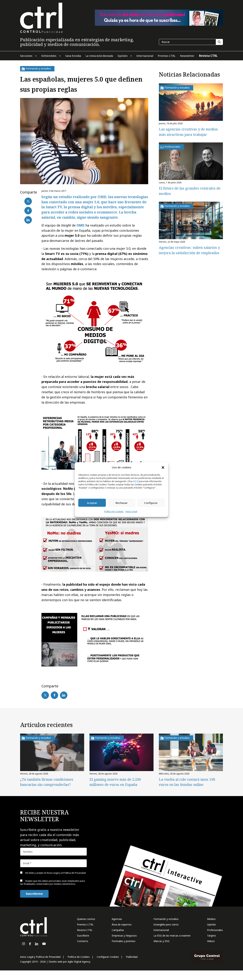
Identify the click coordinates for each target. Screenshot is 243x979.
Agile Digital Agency (79, 961)
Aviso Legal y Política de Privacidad (40, 956)
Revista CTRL (85, 930)
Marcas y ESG (161, 941)
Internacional (161, 930)
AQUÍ (135, 481)
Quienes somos (86, 919)
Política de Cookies (114, 511)
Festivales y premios (123, 941)
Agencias (117, 919)
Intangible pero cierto (166, 924)
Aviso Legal (131, 511)
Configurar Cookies (108, 956)
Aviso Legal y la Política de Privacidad (66, 872)
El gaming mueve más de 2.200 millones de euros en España (115, 782)
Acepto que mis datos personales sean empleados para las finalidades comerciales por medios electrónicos (52, 882)
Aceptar (92, 503)
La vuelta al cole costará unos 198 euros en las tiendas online (187, 782)
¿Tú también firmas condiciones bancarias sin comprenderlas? (46, 782)
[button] (163, 467)
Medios (211, 919)
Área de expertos (122, 924)
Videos (211, 941)
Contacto (82, 941)
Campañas (118, 930)
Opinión (211, 924)
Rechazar (122, 503)
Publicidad (132, 956)
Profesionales (215, 930)
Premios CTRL (85, 924)
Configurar (151, 503)
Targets (211, 935)
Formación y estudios (166, 919)
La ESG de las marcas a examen (172, 935)
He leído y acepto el (55, 872)
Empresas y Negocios (124, 935)
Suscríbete (83, 935)
